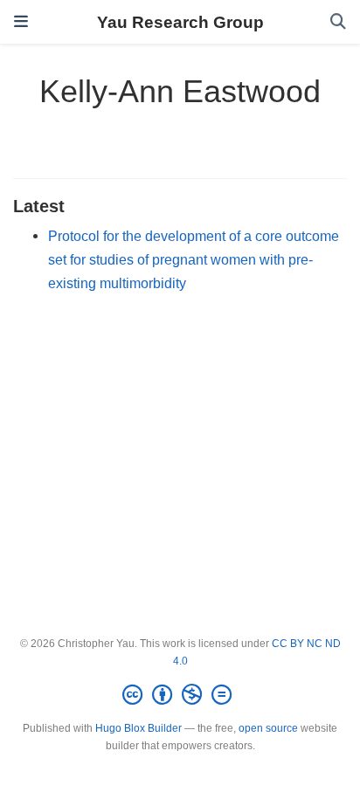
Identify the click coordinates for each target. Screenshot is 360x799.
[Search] (338, 22)
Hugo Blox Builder (138, 728)
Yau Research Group (180, 21)
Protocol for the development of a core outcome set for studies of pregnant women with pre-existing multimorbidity (193, 259)
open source (268, 728)
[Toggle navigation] (21, 21)
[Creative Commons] (180, 695)
